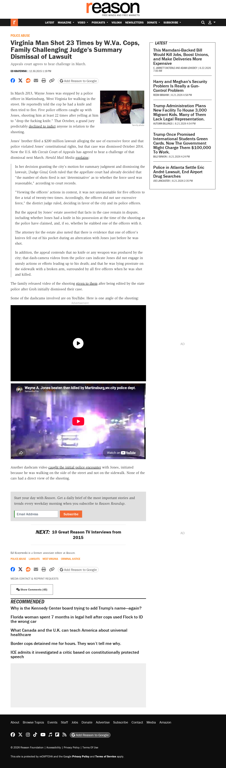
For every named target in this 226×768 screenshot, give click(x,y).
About (15, 722)
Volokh (117, 22)
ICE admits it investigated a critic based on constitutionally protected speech (75, 654)
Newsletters (134, 22)
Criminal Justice (70, 558)
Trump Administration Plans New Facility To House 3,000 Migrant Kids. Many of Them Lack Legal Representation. (180, 112)
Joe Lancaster (161, 180)
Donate (152, 22)
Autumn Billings (163, 123)
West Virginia (50, 558)
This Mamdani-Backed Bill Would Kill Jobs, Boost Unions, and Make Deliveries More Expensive (181, 56)
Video (82, 22)
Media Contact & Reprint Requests (34, 578)
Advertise (103, 722)
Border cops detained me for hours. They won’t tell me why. (66, 643)
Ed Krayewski (19, 71)
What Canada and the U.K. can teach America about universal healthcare (69, 632)
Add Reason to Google (80, 81)
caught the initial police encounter (74, 467)
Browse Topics (33, 722)
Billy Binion (160, 156)
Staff (64, 722)
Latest (49, 22)
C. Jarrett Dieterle (164, 68)
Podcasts (99, 22)
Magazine (65, 22)
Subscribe (171, 22)
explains (82, 157)
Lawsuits (34, 558)
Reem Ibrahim (161, 95)
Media (151, 722)
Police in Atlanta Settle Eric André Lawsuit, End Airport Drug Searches (178, 172)
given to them (86, 283)
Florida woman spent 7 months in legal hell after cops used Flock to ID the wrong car (77, 619)
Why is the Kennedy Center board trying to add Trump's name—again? (76, 608)
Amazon (165, 722)
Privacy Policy (72, 747)
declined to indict (42, 126)
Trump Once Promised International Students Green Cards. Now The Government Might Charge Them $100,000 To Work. (182, 143)
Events (52, 722)
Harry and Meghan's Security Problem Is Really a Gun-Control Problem (180, 86)
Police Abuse (20, 35)
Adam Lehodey (189, 68)
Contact (137, 722)
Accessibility (53, 747)
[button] (211, 22)
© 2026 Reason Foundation (27, 747)
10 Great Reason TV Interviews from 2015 (78, 534)
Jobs (75, 722)
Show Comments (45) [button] (33, 589)
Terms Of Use (90, 747)
